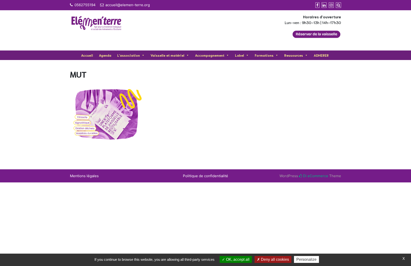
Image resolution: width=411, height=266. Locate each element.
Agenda (105, 55)
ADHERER (321, 55)
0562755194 (85, 5)
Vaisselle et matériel (167, 55)
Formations (264, 55)
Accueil (87, 55)
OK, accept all (237, 259)
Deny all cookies (274, 259)
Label (239, 55)
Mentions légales (84, 176)
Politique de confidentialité (205, 176)
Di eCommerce (315, 176)
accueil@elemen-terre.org (127, 5)
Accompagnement (209, 55)
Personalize (306, 259)
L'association (128, 55)
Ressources (293, 55)
